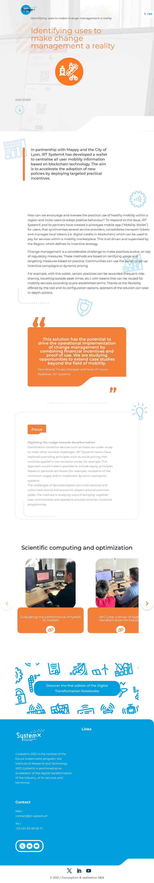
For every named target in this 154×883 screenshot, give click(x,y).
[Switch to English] (150, 13)
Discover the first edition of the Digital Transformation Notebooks (77, 688)
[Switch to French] (145, 13)
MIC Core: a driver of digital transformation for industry (120, 618)
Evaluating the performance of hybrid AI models (50, 618)
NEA (101, 877)
